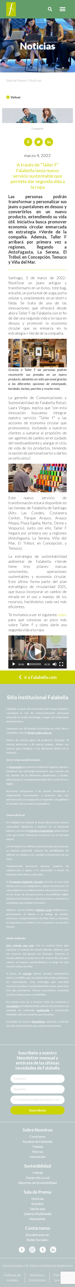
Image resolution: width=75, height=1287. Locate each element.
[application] (37, 652)
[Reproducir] (14, 664)
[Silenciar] (54, 664)
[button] (62, 9)
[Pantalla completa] (61, 664)
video (62, 614)
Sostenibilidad (37, 1165)
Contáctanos (37, 1228)
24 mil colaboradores (40, 732)
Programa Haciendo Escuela (26, 881)
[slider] (34, 664)
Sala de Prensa (37, 1191)
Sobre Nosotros (37, 1129)
